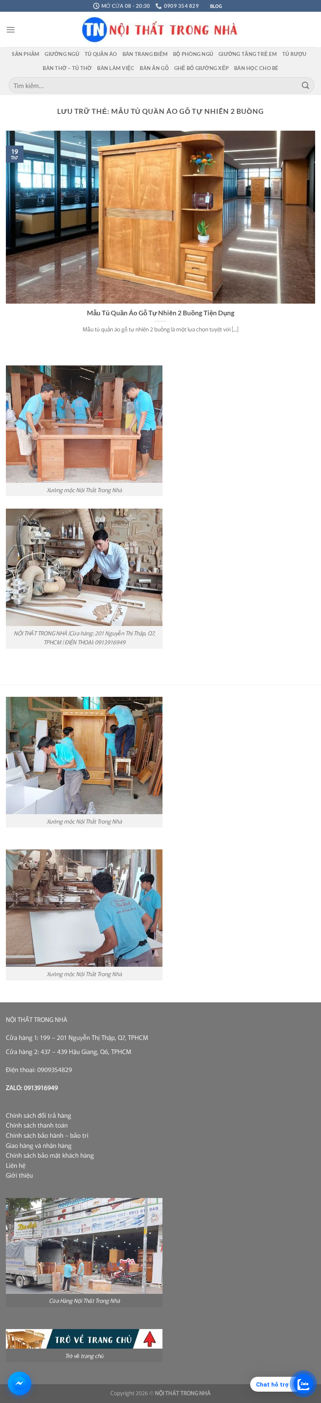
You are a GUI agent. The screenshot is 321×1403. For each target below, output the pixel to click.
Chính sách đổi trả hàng (38, 1115)
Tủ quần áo (101, 54)
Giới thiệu (19, 1175)
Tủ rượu (294, 54)
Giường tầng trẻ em (247, 54)
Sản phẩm (25, 54)
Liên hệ (15, 1165)
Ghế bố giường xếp (201, 68)
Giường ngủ (62, 54)
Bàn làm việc (115, 68)
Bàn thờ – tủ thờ (67, 68)
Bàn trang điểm (145, 54)
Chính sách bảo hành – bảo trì (47, 1135)
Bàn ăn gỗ (154, 68)
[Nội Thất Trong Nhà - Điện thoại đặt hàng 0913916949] (160, 29)
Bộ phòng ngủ (193, 54)
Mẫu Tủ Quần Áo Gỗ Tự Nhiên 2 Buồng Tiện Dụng (160, 313)
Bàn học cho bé (256, 68)
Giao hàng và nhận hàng (39, 1145)
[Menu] (10, 29)
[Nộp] (306, 85)
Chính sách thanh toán (37, 1125)
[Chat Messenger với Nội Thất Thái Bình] (19, 1383)
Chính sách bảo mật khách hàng (50, 1155)
